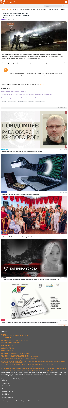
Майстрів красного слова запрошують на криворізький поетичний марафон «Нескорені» (30, 322)
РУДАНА (10, 2)
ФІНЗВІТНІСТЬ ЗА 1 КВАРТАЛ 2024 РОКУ (10, 342)
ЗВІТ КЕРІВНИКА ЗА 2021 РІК (8, 348)
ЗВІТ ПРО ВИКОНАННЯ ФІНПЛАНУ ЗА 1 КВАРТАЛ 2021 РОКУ (15, 353)
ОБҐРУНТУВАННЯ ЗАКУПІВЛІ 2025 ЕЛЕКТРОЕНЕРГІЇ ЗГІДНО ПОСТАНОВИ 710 (19, 356)
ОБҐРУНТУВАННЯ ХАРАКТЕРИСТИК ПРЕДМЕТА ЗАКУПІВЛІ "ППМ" (16, 360)
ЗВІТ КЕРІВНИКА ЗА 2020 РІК (8, 350)
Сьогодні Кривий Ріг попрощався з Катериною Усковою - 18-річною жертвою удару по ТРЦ (30, 279)
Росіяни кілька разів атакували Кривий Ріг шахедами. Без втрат (21, 98)
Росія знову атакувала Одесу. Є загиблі (13, 91)
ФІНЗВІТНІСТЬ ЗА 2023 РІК (7, 344)
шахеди (4, 101)
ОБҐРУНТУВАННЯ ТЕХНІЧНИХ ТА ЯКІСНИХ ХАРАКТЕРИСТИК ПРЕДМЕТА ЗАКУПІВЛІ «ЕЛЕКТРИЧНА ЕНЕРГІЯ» (27, 364)
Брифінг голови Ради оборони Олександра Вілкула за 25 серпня (22, 151)
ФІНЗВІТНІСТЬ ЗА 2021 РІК (7, 347)
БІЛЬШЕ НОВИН (62, 325)
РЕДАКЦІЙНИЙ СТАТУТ (6, 337)
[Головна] (2, 3)
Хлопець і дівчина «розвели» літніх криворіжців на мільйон (20, 194)
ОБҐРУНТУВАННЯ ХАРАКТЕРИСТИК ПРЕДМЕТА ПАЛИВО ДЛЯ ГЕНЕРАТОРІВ (19, 358)
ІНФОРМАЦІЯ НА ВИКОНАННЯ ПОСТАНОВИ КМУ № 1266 (14, 335)
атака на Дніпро (12, 101)
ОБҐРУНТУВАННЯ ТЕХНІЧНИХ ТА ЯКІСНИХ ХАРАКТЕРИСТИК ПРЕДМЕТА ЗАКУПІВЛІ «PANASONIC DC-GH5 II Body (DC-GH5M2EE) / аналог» (33, 368)
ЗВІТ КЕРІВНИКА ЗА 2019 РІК (8, 352)
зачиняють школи (40, 101)
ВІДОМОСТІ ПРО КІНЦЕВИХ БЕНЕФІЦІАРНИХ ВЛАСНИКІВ (14, 340)
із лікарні (31, 101)
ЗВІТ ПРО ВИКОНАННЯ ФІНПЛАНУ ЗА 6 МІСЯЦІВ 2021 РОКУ (15, 355)
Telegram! (42, 84)
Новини (9, 9)
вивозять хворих (22, 101)
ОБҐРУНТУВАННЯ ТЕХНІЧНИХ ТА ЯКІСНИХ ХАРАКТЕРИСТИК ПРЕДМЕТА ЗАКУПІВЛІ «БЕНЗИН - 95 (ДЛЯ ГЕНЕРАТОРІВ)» (29, 370)
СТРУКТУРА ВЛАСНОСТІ (6, 339)
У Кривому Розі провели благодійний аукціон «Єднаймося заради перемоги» (26, 237)
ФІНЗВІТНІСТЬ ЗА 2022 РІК (7, 345)
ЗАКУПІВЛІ (3, 334)
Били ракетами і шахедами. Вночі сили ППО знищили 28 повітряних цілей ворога (26, 95)
